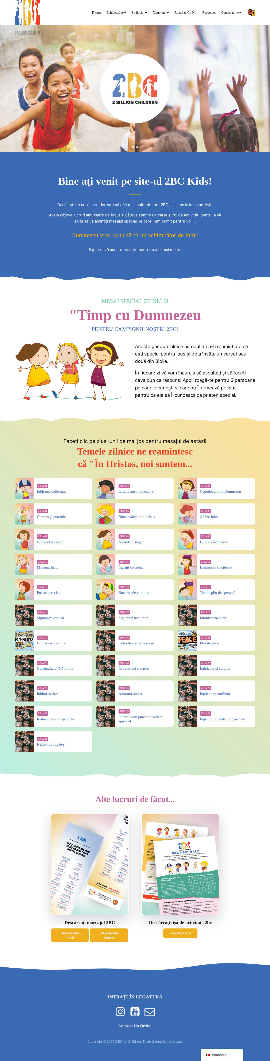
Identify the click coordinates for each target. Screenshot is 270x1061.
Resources (209, 12)
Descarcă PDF (180, 933)
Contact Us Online (135, 1025)
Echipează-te (115, 12)
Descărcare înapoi (109, 935)
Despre (96, 12)
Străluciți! (138, 12)
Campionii (159, 12)
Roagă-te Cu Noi (185, 12)
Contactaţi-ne (230, 12)
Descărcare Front (70, 935)
